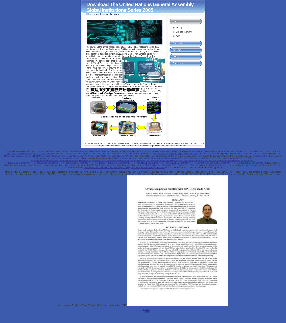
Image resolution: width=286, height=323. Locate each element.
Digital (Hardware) (184, 32)
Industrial (177, 50)
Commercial (178, 43)
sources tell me (262, 156)
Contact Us (178, 63)
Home (175, 21)
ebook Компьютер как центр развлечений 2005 (176, 154)
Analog (179, 27)
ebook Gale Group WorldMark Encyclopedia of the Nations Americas (79, 151)
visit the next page (42, 154)
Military (176, 56)
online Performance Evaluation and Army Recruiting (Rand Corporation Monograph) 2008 (124, 167)
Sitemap (146, 309)
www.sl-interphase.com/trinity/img (73, 158)
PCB (178, 36)
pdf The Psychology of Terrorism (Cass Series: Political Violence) (172, 165)
